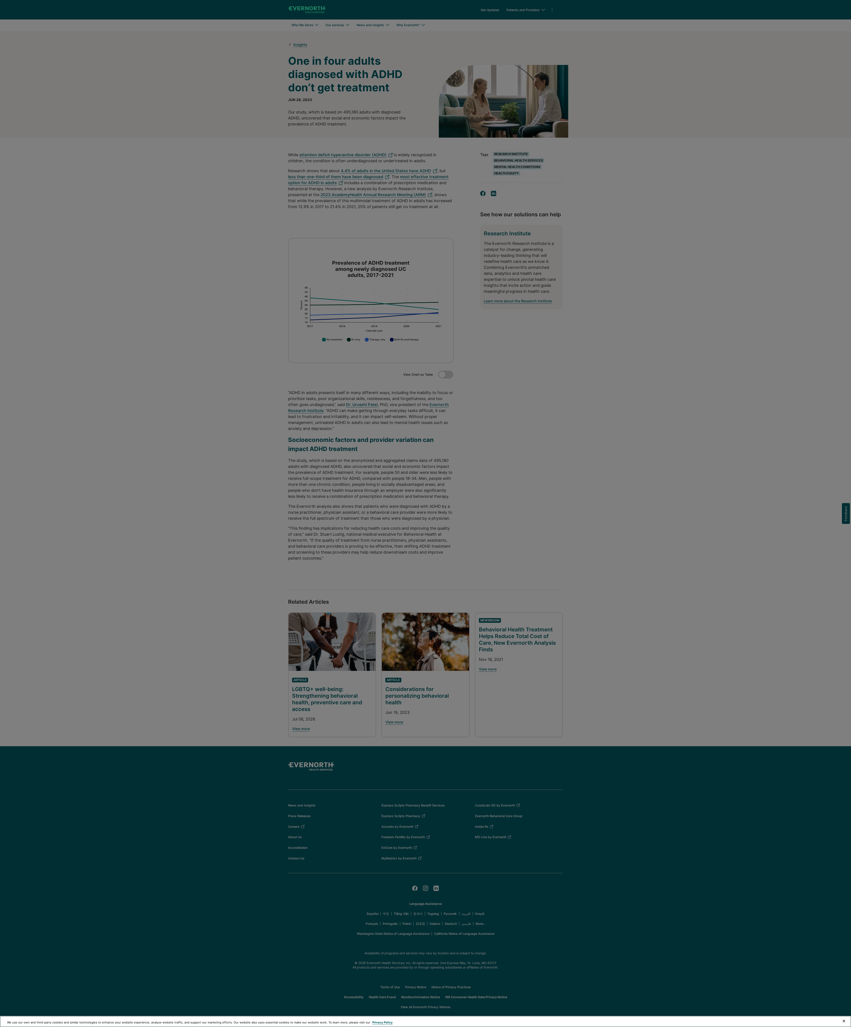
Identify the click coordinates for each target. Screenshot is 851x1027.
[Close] (844, 1021)
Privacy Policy (382, 1022)
